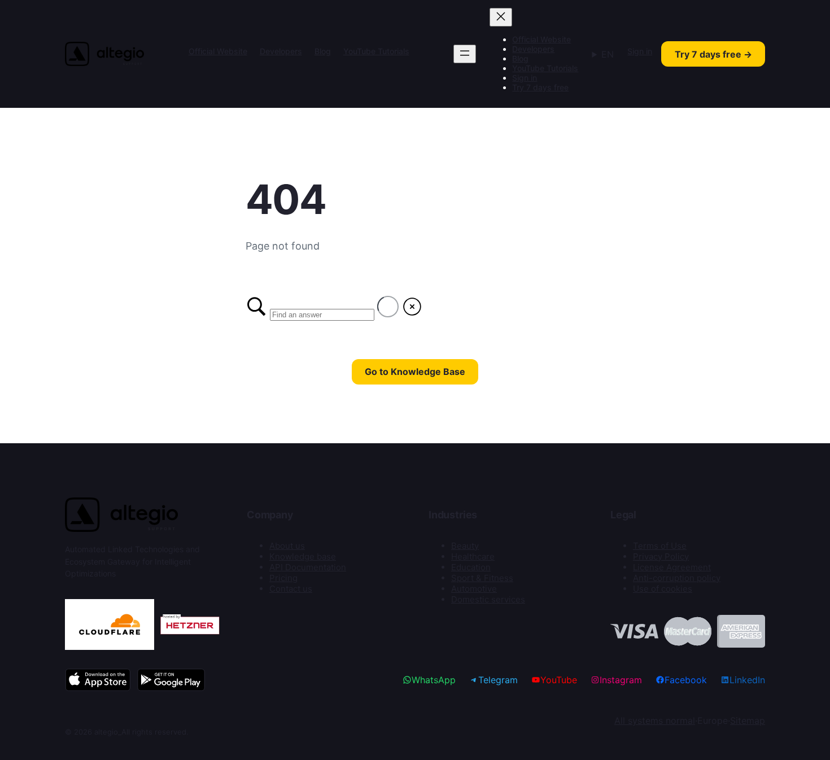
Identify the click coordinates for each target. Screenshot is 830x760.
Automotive (474, 588)
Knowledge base (302, 556)
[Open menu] (464, 54)
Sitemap (747, 720)
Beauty (465, 545)
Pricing (283, 578)
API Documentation (307, 567)
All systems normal (654, 720)
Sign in (524, 77)
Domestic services (488, 599)
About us (287, 545)
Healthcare (473, 556)
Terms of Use (660, 545)
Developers (281, 51)
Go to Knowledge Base (415, 371)
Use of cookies (662, 588)
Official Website (218, 51)
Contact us (290, 588)
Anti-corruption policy (676, 578)
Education (471, 567)
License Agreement (672, 567)
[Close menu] (501, 17)
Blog (322, 51)
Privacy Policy (661, 556)
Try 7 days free (540, 87)
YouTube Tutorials (376, 51)
